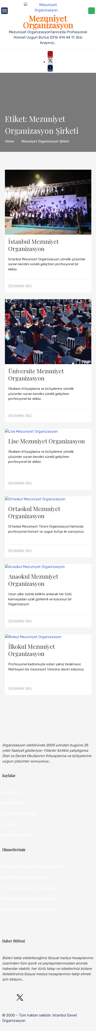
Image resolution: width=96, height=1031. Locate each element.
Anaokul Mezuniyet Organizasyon (33, 579)
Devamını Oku (20, 286)
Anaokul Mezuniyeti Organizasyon (30, 909)
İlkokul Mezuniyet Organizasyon (31, 650)
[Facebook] (50, 69)
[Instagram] (50, 55)
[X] (50, 62)
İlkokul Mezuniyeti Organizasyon (29, 899)
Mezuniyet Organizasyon (48, 21)
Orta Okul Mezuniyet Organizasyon (31, 888)
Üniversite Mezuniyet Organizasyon (36, 374)
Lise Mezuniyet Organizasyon (46, 441)
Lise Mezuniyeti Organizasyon (27, 877)
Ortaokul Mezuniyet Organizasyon (34, 512)
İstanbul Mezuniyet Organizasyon (33, 245)
